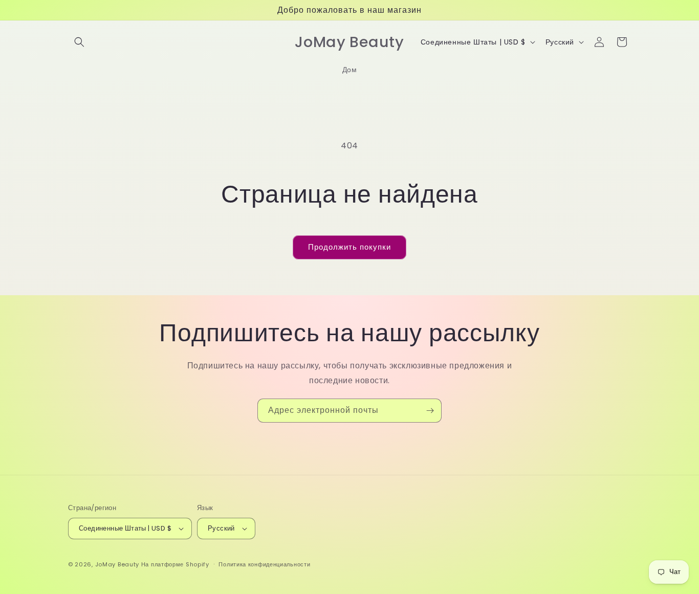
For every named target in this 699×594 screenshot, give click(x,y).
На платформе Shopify (175, 564)
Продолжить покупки (349, 246)
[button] (79, 42)
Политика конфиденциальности (264, 564)
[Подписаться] (430, 411)
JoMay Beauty (117, 564)
